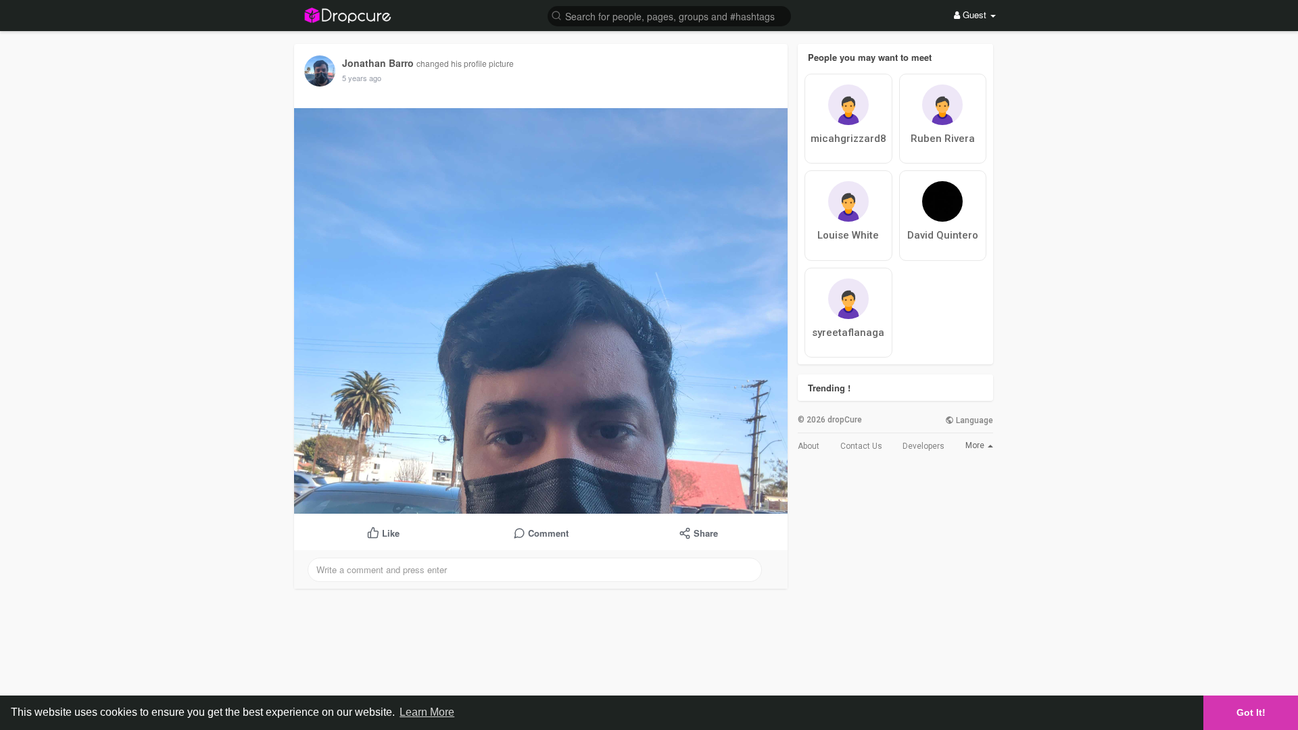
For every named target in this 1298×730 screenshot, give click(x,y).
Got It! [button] (1251, 712)
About (808, 446)
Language (973, 420)
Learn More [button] (427, 712)
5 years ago (361, 77)
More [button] (975, 445)
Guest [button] (974, 14)
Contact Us (861, 446)
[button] (669, 15)
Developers (923, 446)
